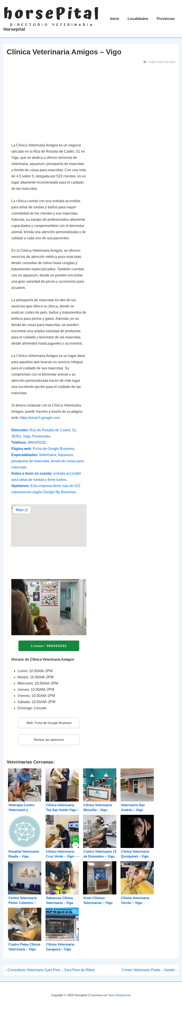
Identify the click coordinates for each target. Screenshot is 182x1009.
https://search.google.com (40, 418)
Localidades (138, 19)
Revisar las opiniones (49, 739)
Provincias (166, 19)
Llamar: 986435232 (49, 646)
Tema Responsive (119, 995)
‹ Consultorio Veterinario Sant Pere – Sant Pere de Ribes (50, 970)
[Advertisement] (48, 105)
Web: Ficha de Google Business (48, 723)
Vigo (172, 62)
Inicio (114, 19)
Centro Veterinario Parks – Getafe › (149, 970)
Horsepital (14, 29)
